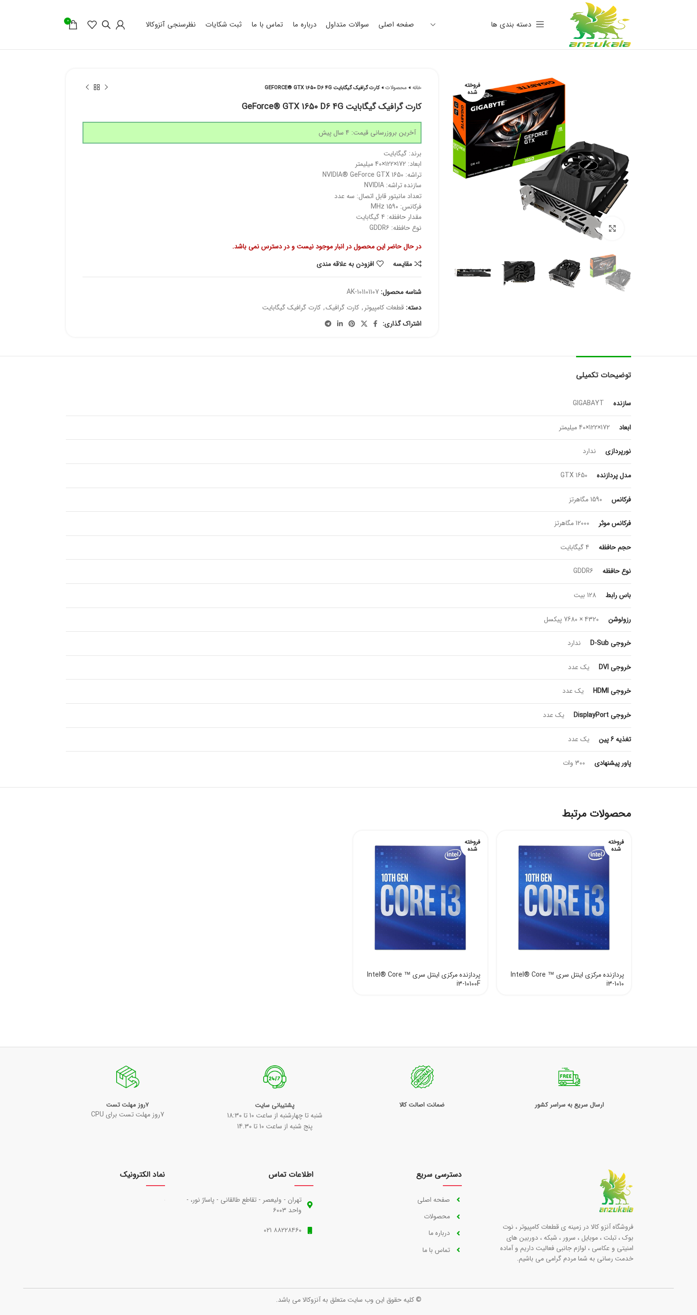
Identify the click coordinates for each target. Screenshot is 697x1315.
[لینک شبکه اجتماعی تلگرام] (328, 323)
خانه (417, 88)
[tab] (603, 370)
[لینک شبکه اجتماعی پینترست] (352, 323)
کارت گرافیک (342, 307)
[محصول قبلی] (106, 87)
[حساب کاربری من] (120, 24)
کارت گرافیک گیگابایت (291, 307)
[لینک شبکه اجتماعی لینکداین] (340, 323)
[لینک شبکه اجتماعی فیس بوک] (375, 323)
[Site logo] (600, 24)
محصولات (396, 88)
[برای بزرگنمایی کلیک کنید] (612, 228)
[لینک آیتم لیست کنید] (397, 1200)
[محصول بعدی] (87, 87)
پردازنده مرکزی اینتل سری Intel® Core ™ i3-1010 (567, 979)
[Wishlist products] (92, 24)
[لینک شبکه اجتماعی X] (364, 323)
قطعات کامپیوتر (384, 307)
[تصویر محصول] (564, 898)
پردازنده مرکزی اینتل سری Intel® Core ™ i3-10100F (423, 979)
